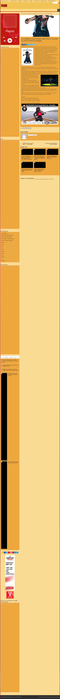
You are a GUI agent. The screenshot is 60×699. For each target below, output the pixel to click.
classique (24, 128)
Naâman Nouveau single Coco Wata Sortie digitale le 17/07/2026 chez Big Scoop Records (39, 157)
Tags (15, 357)
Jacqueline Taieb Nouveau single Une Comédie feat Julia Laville (52, 157)
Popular (6, 357)
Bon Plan (2, 242)
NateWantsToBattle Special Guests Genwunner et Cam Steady (27, 170)
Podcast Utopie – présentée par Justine (7, 238)
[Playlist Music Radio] (4, 5)
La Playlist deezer (4, 233)
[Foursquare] (50, 3)
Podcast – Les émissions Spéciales (7, 240)
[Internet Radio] (10, 572)
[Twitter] (46, 3)
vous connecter (40, 179)
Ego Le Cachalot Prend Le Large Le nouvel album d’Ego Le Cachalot (39, 170)
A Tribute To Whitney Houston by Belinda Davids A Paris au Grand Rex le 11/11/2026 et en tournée (27, 157)
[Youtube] (49, 3)
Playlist (23, 42)
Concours (2, 251)
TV (1, 258)
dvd (1, 247)
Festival (2, 253)
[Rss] (3, 552)
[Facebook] (45, 3)
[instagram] (51, 3)
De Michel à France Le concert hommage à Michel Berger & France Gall (13, 374)
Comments (11, 357)
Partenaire (3, 260)
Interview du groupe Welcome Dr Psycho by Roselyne (51, 143)
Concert (29, 128)
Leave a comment (40, 42)
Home (22, 13)
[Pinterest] (47, 3)
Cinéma (2, 244)
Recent (3, 357)
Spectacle (2, 256)
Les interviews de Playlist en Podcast (7, 235)
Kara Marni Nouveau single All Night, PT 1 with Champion (28, 143)
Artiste (25, 13)
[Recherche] (59, 3)
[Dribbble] (48, 3)
